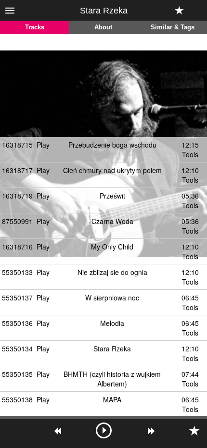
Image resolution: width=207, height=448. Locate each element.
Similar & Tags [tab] (172, 27)
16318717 (17, 170)
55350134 (17, 348)
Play (43, 144)
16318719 (17, 195)
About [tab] (103, 27)
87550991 (17, 221)
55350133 (17, 272)
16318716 (17, 246)
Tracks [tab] (34, 27)
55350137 (17, 297)
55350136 (17, 323)
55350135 (17, 374)
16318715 (17, 144)
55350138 (17, 399)
